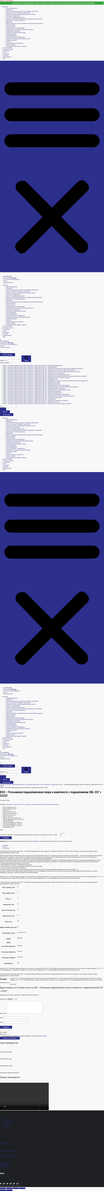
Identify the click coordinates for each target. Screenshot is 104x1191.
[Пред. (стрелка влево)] (3, 1190)
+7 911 (7, 279)
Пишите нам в (9, 278)
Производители (7, 57)
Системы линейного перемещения (15, 37)
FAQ (4, 58)
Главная (2, 784)
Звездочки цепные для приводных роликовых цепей (20, 14)
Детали (5, 847)
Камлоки (8, 41)
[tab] (53, 845)
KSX (18, 963)
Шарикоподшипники (11, 8)
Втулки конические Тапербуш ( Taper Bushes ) (18, 13)
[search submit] (3, 409)
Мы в (4, 1163)
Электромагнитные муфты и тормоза (16, 46)
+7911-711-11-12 (20, 980)
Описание (5, 845)
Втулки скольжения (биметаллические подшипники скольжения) (24, 19)
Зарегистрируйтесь (34, 841)
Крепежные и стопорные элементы (15, 20)
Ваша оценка (4, 999)
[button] (52, 166)
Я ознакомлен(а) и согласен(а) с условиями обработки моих (24, 1036)
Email (2, 1022)
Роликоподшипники (11, 35)
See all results (6, 414)
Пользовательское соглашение (8, 1151)
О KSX (4, 52)
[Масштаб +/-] (22, 1188)
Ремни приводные (11, 34)
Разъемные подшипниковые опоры (16, 32)
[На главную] (0, 339)
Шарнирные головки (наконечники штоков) (18, 38)
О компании (6, 51)
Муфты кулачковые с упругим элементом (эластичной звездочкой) (24, 23)
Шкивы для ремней (11, 40)
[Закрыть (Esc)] (3, 1188)
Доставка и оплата (8, 49)
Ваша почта (3, 1034)
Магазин (5, 6)
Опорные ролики (10, 26)
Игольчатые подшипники (13, 16)
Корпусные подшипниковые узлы (15, 17)
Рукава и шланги (10, 44)
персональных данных (40, 1036)
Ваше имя (13, 984)
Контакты (5, 55)
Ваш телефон (3, 1032)
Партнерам (6, 54)
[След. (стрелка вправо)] (9, 1190)
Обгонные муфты (10, 25)
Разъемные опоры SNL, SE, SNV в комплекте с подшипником (42, 784)
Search (2, 360)
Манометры (9, 22)
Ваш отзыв (3, 1013)
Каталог (5, 1119)
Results (5, 412)
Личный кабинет (7, 48)
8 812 (7, 276)
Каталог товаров (4, 362)
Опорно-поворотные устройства (14, 43)
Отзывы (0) (6, 848)
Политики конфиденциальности (9, 1155)
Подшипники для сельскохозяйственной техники (19, 29)
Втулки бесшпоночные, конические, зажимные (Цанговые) (22, 11)
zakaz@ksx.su (16, 279)
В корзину (6, 837)
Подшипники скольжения (13, 31)
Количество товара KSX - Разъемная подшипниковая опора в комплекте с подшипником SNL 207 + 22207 (28, 835)
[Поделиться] (9, 1188)
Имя (1, 1017)
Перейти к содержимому (6, 1)
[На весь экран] (16, 1188)
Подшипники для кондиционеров (15, 28)
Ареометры (9, 9)
